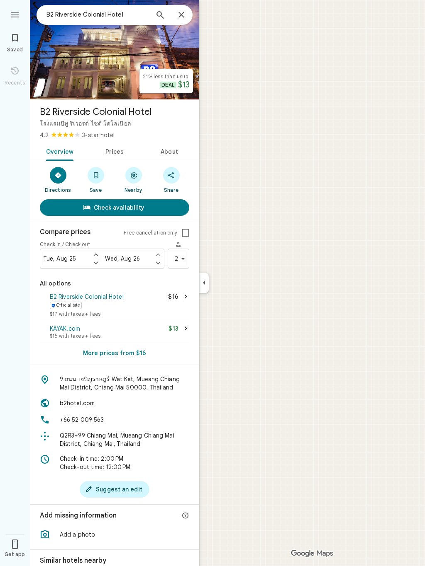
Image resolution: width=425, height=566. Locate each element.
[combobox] (97, 14)
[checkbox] (186, 233)
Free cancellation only (150, 233)
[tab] (58, 151)
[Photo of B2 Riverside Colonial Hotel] (114, 49)
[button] (114, 306)
